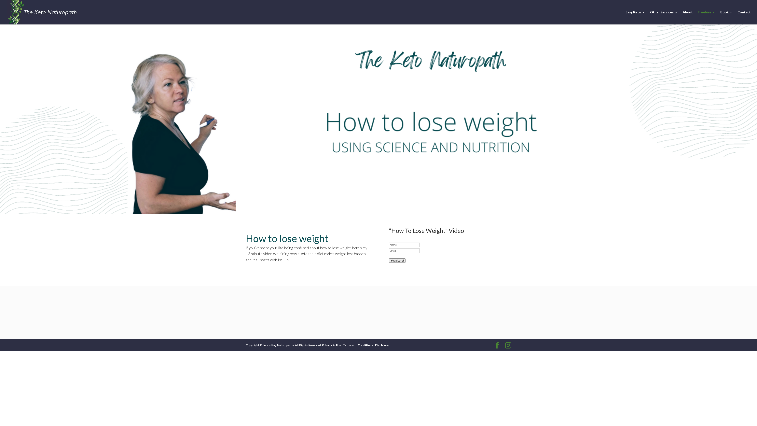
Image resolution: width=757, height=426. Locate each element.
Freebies (704, 12)
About (688, 12)
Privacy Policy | (332, 345)
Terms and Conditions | (359, 345)
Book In (726, 12)
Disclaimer (382, 345)
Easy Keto (633, 12)
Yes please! (397, 260)
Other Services (662, 12)
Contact (744, 12)
